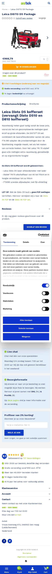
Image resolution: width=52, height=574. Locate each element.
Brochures (34, 104)
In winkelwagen (27, 67)
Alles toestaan (26, 320)
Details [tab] (26, 242)
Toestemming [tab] (9, 242)
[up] (47, 57)
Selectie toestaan (26, 328)
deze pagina (13, 400)
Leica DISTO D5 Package (22, 9)
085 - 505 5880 (9, 507)
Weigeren (26, 337)
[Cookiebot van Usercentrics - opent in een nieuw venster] (38, 235)
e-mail (18, 515)
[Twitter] (10, 541)
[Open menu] (5, 3)
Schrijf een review (24, 18)
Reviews (6, 208)
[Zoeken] (47, 3)
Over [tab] (43, 242)
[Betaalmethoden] (26, 561)
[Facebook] (4, 541)
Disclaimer (27, 553)
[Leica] (46, 74)
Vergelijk (42, 18)
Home (4, 9)
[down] (47, 60)
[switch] (45, 293)
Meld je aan (14, 433)
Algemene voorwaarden (27, 557)
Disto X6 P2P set (22, 200)
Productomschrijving (14, 104)
